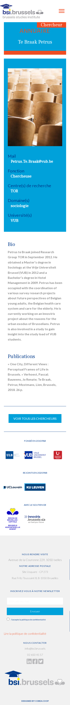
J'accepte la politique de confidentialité (28, 619)
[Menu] (61, 11)
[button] (35, 611)
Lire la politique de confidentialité (25, 633)
